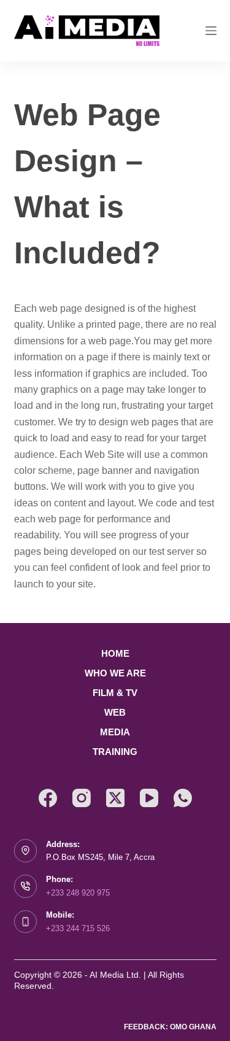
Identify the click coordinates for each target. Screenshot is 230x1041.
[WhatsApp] (183, 798)
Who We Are (115, 673)
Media (115, 732)
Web (115, 712)
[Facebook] (48, 798)
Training (115, 751)
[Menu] (211, 30)
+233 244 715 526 (78, 928)
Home (115, 653)
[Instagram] (81, 798)
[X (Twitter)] (115, 798)
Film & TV (115, 692)
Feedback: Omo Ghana (170, 1027)
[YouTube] (149, 798)
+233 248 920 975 (78, 892)
